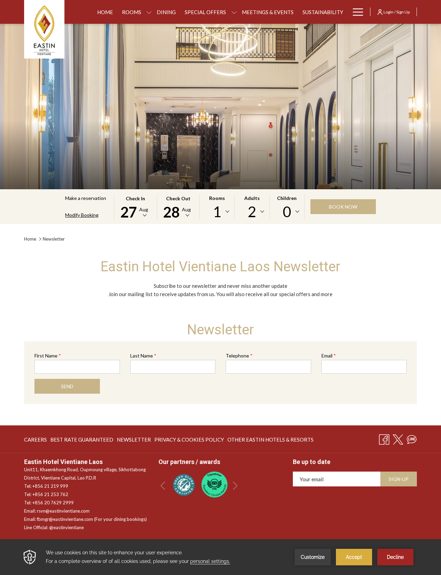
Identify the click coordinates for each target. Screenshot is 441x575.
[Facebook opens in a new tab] (384, 438)
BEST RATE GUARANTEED (81, 441)
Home (30, 239)
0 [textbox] (287, 211)
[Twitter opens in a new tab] (398, 438)
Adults (252, 198)
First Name (47, 356)
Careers (35, 441)
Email (328, 356)
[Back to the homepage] (44, 29)
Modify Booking (82, 215)
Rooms (217, 198)
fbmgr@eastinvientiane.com (65, 519)
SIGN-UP (399, 479)
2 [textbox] (252, 211)
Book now (343, 207)
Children (287, 198)
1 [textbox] (217, 211)
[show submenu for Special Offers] (234, 12)
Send (67, 386)
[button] (135, 206)
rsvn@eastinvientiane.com (63, 511)
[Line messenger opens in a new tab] (412, 438)
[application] (220, 557)
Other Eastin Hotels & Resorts (270, 441)
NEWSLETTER (134, 441)
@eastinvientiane (66, 527)
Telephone (239, 356)
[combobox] (217, 211)
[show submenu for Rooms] (149, 12)
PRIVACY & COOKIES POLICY (189, 441)
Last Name (143, 356)
